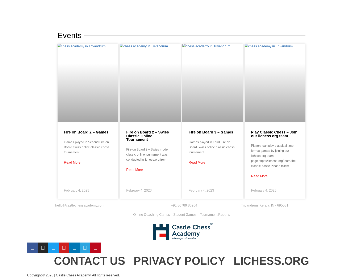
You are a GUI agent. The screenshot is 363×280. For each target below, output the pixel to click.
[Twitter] (53, 248)
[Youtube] (64, 248)
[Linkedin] (74, 248)
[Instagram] (43, 248)
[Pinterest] (95, 248)
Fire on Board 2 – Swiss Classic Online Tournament (147, 136)
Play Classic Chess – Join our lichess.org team (274, 134)
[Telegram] (85, 248)
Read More (72, 162)
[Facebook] (32, 248)
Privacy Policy (179, 261)
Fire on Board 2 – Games (86, 132)
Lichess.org (271, 261)
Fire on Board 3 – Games (211, 132)
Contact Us (89, 261)
